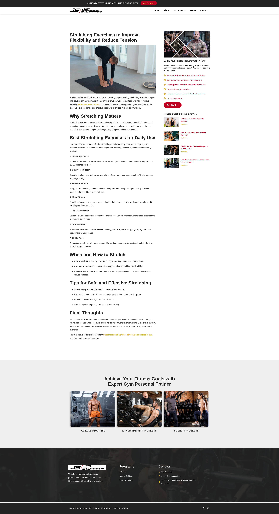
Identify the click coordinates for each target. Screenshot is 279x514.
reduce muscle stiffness (89, 104)
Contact (203, 10)
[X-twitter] (208, 508)
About (166, 10)
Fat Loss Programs (92, 430)
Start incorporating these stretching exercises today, (127, 335)
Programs (178, 10)
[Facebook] (203, 508)
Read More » (184, 124)
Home (156, 10)
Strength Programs (186, 430)
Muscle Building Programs (139, 430)
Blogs (193, 10)
